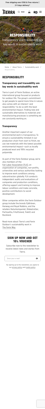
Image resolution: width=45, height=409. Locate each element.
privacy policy (17, 267)
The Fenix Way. (9, 227)
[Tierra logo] (8, 12)
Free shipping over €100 (16, 2)
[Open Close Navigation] (40, 12)
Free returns (33, 2)
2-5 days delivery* (22, 5)
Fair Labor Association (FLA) (15, 164)
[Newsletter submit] (38, 258)
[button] (35, 12)
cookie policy (30, 267)
